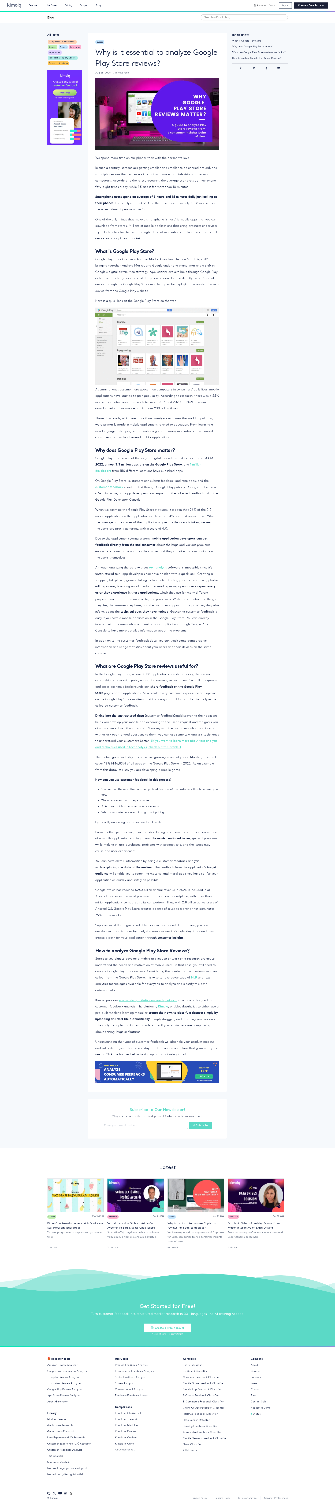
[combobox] (244, 17)
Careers (255, 1371)
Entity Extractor (192, 1364)
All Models (188, 1450)
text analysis (158, 567)
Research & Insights (58, 63)
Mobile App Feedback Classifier (202, 1389)
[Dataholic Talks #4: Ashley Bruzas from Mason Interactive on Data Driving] (256, 1195)
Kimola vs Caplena (126, 1437)
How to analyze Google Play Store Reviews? (256, 58)
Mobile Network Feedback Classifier (205, 1438)
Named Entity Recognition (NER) (67, 1474)
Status (257, 1413)
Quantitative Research (60, 1431)
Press (254, 1383)
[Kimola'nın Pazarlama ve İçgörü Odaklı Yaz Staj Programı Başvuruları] (75, 1195)
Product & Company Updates (62, 58)
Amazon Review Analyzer (62, 1364)
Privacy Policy (199, 1498)
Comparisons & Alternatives (62, 41)
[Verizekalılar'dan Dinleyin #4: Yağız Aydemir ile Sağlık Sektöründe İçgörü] (135, 1195)
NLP (194, 977)
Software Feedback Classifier (201, 1395)
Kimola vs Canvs (125, 1443)
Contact (255, 1389)
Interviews (75, 47)
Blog (50, 17)
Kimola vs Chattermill (128, 1413)
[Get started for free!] (65, 108)
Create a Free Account (311, 5)
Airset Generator (57, 1401)
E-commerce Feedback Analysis (134, 1371)
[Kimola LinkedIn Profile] (65, 1493)
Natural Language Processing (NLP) (68, 1468)
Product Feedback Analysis (131, 1364)
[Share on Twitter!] (254, 68)
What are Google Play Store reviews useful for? (259, 52)
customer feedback (109, 487)
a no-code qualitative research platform (148, 1000)
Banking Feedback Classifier (200, 1426)
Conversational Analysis (129, 1389)
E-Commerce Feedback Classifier (203, 1401)
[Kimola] (14, 5)
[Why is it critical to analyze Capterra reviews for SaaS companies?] (196, 1195)
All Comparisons (124, 1449)
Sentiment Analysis (58, 1462)
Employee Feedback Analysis (132, 1395)
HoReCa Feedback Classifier (200, 1413)
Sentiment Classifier (195, 1371)
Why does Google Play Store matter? (253, 46)
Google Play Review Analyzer (64, 1389)
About (254, 1364)
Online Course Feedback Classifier (203, 1407)
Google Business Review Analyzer (67, 1371)
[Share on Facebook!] (266, 68)
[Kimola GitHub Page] (48, 1493)
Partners (256, 1377)
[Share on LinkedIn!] (241, 68)
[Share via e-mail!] (278, 68)
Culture (52, 47)
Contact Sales (259, 1401)
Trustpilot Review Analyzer (63, 1377)
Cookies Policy (222, 1498)
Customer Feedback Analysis (64, 1449)
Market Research (57, 1419)
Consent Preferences (276, 1498)
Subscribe (202, 1125)
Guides (63, 47)
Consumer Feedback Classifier (201, 1377)
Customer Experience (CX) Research (69, 1443)
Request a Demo (260, 1407)
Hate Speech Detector (196, 1419)
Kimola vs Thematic (126, 1419)
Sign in (285, 5)
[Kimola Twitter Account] (54, 1493)
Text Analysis (55, 1455)
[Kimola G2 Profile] (71, 1493)
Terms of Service (247, 1498)
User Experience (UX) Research (66, 1437)
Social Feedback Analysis (130, 1377)
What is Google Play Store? (247, 40)
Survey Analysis (124, 1383)
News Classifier (192, 1444)
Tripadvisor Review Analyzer (64, 1383)
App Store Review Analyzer (63, 1395)
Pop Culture (54, 52)
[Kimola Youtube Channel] (60, 1493)
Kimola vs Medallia (126, 1425)
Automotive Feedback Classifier (202, 1432)
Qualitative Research (60, 1425)
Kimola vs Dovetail (126, 1431)
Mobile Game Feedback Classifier (203, 1383)
